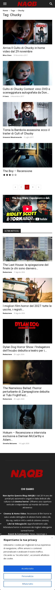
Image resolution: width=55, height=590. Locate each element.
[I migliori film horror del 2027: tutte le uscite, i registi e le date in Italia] (27, 290)
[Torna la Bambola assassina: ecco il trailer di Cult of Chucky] (27, 114)
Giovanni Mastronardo (12, 137)
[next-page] (38, 187)
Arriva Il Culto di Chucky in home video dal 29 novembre (24, 49)
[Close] (52, 537)
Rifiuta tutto (27, 583)
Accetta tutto (28, 568)
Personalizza (27, 576)
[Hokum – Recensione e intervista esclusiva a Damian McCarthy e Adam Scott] (27, 417)
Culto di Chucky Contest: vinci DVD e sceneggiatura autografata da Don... (26, 90)
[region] (27, 562)
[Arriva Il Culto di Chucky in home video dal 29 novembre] (27, 32)
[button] (4, 4)
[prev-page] (15, 187)
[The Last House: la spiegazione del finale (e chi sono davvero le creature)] (27, 249)
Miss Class (7, 55)
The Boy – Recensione (17, 171)
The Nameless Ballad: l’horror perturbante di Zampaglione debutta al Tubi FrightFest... (26, 391)
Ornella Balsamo (10, 443)
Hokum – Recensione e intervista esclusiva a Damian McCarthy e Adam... (24, 436)
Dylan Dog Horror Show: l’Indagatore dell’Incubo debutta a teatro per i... (26, 348)
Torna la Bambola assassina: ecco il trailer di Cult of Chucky (26, 131)
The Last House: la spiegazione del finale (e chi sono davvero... (26, 266)
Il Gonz (6, 96)
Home (5, 10)
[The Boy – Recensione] (27, 155)
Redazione (7, 272)
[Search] (51, 4)
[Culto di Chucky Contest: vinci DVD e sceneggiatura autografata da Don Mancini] (27, 73)
